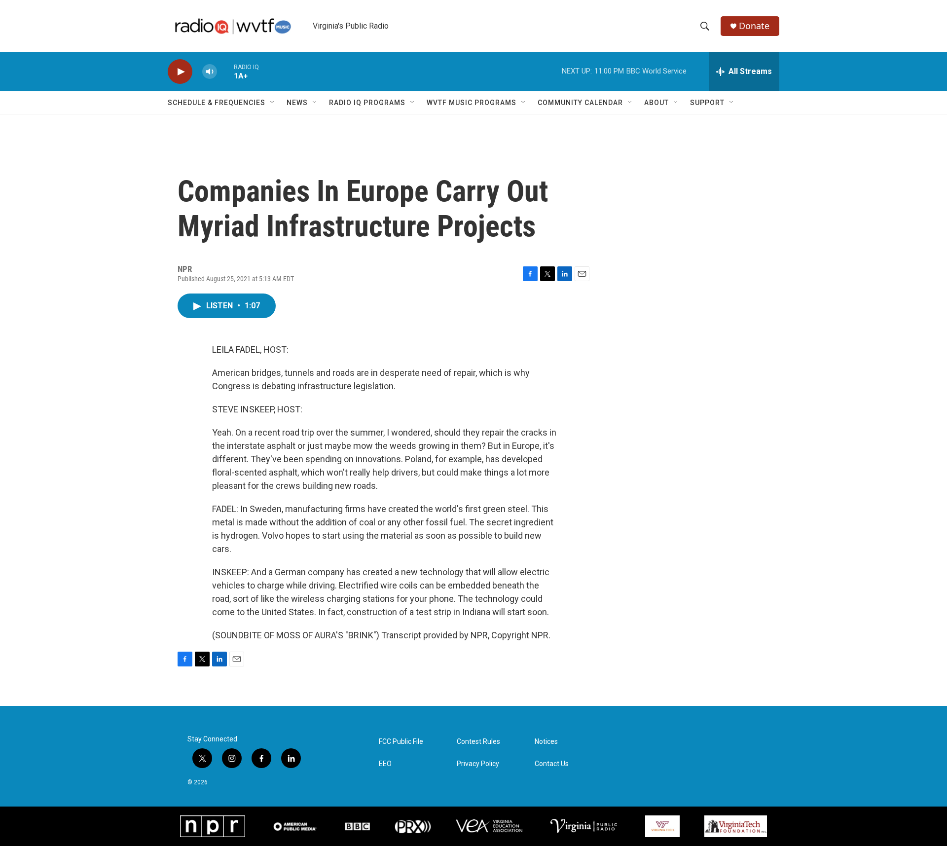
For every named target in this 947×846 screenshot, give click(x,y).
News (297, 103)
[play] (180, 71)
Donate (754, 26)
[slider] (225, 71)
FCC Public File (401, 741)
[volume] (209, 72)
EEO (385, 764)
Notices (546, 741)
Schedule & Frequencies (216, 103)
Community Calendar (580, 103)
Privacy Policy (478, 764)
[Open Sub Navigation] (273, 103)
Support (707, 103)
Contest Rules (478, 741)
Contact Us (552, 764)
